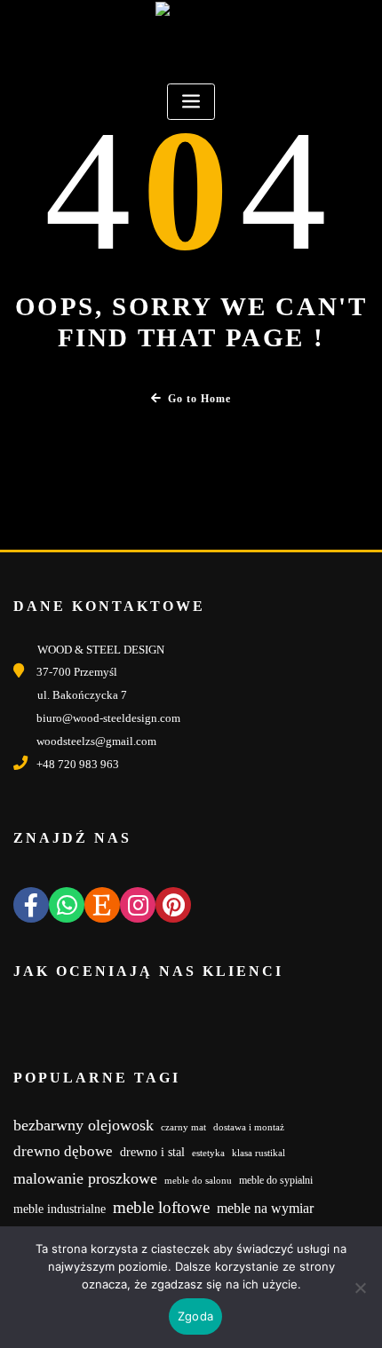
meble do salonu (198, 1180)
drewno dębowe (63, 1151)
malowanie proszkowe (85, 1178)
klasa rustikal (258, 1153)
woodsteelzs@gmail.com (96, 741)
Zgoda (195, 1316)
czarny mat (183, 1127)
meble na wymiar (265, 1208)
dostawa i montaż (248, 1127)
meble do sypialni (276, 1180)
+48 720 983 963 (77, 764)
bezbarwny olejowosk (83, 1125)
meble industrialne (59, 1209)
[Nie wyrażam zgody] (360, 1287)
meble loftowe (161, 1207)
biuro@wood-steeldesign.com (108, 718)
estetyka (208, 1153)
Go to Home (199, 399)
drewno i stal (152, 1152)
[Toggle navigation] (191, 101)
